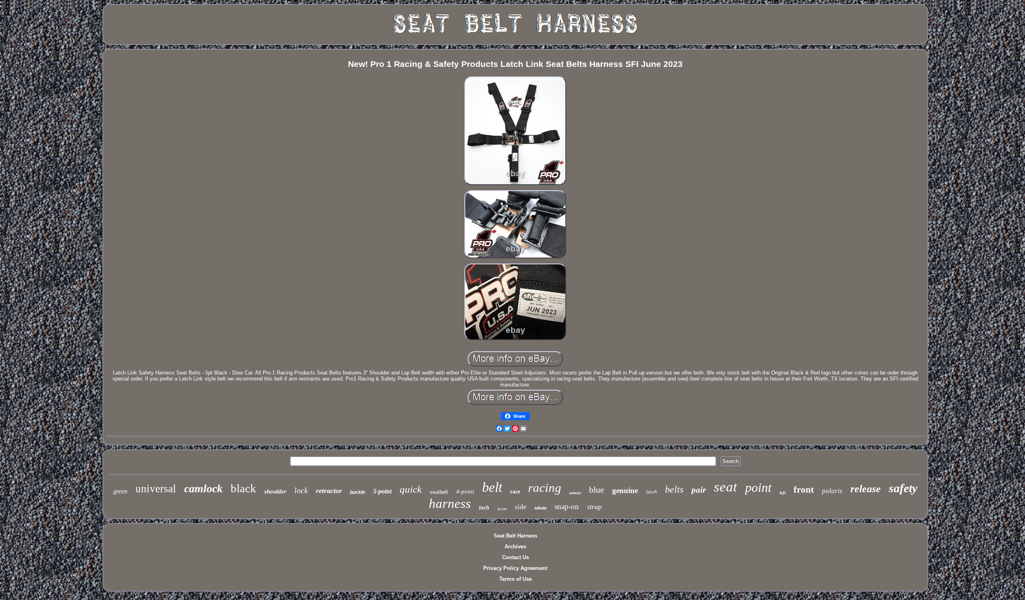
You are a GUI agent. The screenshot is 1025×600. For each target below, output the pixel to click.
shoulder (275, 491)
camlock (203, 488)
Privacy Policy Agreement (515, 568)
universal (155, 489)
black (243, 488)
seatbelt (439, 492)
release (865, 489)
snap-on (567, 506)
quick (411, 489)
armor (575, 492)
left (783, 492)
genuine (625, 490)
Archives (515, 547)
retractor (329, 491)
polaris (832, 491)
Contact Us (515, 557)
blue (596, 490)
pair (698, 490)
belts (674, 489)
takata (541, 508)
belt (492, 487)
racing (544, 488)
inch (484, 508)
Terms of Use (515, 579)
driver (502, 509)
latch (651, 492)
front (804, 490)
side (521, 507)
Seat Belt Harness (515, 536)
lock (301, 490)
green (120, 491)
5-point (382, 491)
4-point (465, 491)
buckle (357, 492)
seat (725, 487)
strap (594, 507)
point (758, 487)
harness (450, 503)
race (515, 492)
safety (903, 488)
